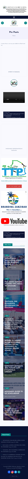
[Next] (24, 245)
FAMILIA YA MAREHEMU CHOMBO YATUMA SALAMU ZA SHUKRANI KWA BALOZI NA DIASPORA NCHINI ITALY (13, 456)
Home (14, 35)
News (7, 255)
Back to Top (14, 476)
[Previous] (21, 245)
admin (6, 267)
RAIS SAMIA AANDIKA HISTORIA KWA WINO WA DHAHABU (13, 284)
